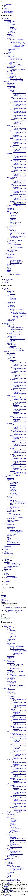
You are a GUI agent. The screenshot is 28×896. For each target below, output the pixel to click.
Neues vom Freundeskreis (16, 79)
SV (7, 60)
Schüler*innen (10, 56)
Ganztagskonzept (11, 36)
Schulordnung (10, 50)
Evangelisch (13, 29)
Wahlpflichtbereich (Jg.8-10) (14, 205)
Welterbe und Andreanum (16, 247)
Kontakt (6, 282)
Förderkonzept (10, 35)
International (10, 229)
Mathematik (13, 190)
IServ (5, 5)
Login (5, 8)
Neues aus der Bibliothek (16, 240)
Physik (11, 195)
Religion (12, 166)
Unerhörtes (16, 145)
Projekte (9, 243)
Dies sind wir (7, 53)
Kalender (6, 7)
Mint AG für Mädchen (15, 222)
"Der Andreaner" (11, 72)
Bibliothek (9, 239)
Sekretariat (9, 256)
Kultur (8, 125)
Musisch (12, 27)
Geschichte (9, 38)
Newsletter (9, 271)
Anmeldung (10, 258)
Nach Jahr (3, 595)
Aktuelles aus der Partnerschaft (17, 236)
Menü (2, 276)
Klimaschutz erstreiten (15, 244)
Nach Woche (4, 597)
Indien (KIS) (13, 230)
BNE (11, 31)
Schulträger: (4, 614)
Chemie (12, 184)
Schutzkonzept (10, 52)
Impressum (6, 9)
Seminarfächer (13, 87)
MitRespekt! (13, 246)
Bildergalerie (13, 76)
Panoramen (12, 24)
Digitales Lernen (11, 32)
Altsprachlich (13, 28)
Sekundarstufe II (11, 86)
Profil (8, 25)
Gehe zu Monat (4, 600)
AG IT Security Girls (15, 225)
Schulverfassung (11, 49)
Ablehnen (8, 895)
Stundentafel (10, 84)
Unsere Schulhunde (11, 74)
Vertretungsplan (7, 4)
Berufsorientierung (11, 242)
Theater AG (13, 215)
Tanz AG (12, 216)
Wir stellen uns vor (8, 279)
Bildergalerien (16, 105)
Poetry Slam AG (14, 213)
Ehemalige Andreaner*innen (17, 42)
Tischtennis (12, 219)
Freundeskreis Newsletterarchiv (17, 80)
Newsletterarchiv (14, 272)
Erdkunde (12, 171)
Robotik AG (13, 218)
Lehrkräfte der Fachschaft (19, 95)
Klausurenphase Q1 (8, 607)
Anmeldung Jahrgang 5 (15, 260)
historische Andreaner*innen (20, 43)
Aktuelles (6, 18)
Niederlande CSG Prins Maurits (18, 232)
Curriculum (16, 94)
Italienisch (12, 109)
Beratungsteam (10, 67)
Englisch (12, 97)
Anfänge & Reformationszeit (17, 39)
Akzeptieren (3, 895)
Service (5, 253)
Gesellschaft (10, 153)
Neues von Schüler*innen (16, 58)
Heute (2, 599)
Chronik (12, 41)
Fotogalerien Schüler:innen (16, 59)
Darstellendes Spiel (14, 126)
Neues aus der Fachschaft (19, 93)
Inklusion (9, 34)
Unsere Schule (7, 20)
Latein (11, 114)
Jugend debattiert (11, 249)
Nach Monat (4, 596)
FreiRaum (9, 227)
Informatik (12, 201)
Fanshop (9, 268)
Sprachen (9, 88)
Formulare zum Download (13, 274)
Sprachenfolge (13, 90)
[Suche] (3, 602)
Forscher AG (13, 220)
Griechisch (12, 119)
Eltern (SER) (10, 73)
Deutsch (12, 91)
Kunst (11, 131)
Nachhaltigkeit (10, 208)
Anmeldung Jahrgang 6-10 (16, 261)
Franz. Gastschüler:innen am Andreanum (14, 610)
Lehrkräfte (9, 63)
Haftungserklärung (8, 11)
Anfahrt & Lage (11, 257)
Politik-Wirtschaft (14, 160)
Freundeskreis (10, 77)
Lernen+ (6, 206)
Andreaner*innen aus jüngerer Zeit (18, 47)
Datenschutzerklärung (9, 12)
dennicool (18, 607)
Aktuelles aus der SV (15, 62)
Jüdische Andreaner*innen (19, 45)
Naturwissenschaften (12, 177)
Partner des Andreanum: (6, 617)
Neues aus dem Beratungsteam (17, 69)
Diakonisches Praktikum (13, 250)
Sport (11, 146)
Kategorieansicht (11, 21)
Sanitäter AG (13, 223)
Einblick (9, 22)
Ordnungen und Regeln (16, 263)
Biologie (12, 178)
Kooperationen (10, 251)
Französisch (13, 102)
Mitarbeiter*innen (11, 66)
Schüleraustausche (14, 237)
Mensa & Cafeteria (11, 264)
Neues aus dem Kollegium (16, 65)
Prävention (12, 70)
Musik (11, 138)
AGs (8, 211)
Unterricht (6, 81)
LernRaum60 (10, 226)
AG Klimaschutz (14, 212)
